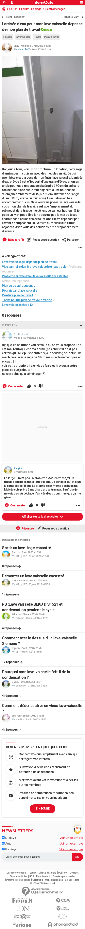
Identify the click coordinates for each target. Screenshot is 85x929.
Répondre (27, 528)
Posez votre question (45, 239)
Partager (73, 239)
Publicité (63, 872)
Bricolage (10, 849)
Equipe (33, 872)
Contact (74, 872)
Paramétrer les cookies (18, 880)
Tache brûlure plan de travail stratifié (27, 300)
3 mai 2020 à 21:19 (41, 49)
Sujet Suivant (71, 16)
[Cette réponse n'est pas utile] (40, 386)
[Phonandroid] (62, 924)
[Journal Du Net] (22, 908)
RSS (31, 876)
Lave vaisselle (23, 37)
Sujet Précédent (16, 16)
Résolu (48, 29)
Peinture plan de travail (17, 295)
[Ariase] (22, 924)
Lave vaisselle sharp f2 (17, 305)
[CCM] (62, 900)
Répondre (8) (16, 239)
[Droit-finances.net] (62, 908)
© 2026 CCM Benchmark (42, 883)
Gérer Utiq (37, 880)
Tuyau (37, 37)
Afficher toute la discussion (40, 516)
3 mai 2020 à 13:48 (23, 471)
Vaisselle (7, 37)
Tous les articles (18, 876)
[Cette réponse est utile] (28, 386)
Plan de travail (51, 37)
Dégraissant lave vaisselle (19, 290)
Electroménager (55, 9)
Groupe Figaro (72, 880)
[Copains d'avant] (22, 916)
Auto (8, 843)
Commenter (16, 386)
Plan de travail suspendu (18, 286)
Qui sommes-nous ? (17, 872)
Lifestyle (10, 838)
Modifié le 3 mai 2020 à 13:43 (29, 337)
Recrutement (43, 876)
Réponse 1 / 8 (10, 325)
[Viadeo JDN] (62, 916)
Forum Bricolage (31, 9)
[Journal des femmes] (22, 900)
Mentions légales (54, 880)
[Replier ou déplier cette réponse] (81, 325)
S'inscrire (42, 808)
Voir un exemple (71, 838)
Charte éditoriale (47, 872)
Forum (13, 9)
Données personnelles (64, 876)
